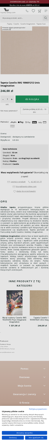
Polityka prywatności (38, 409)
